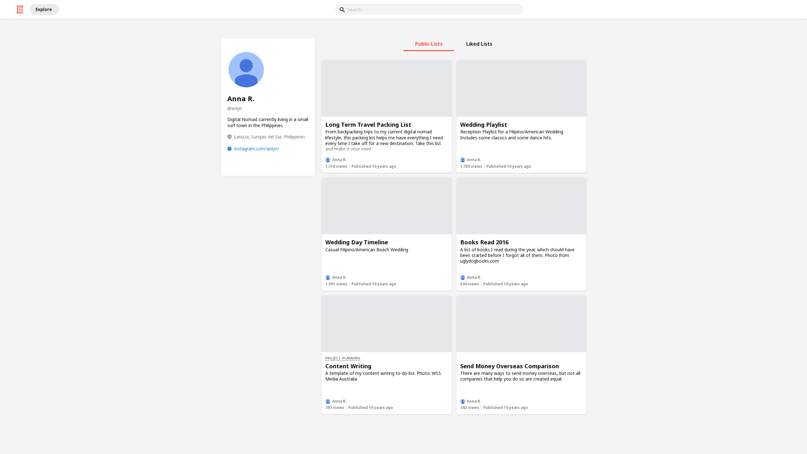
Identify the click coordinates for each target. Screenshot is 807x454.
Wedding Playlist (483, 124)
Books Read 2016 (484, 242)
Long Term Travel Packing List (368, 124)
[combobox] (429, 9)
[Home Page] (20, 9)
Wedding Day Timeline (356, 242)
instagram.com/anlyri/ (256, 149)
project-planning (342, 358)
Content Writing (348, 366)
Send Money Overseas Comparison (509, 366)
